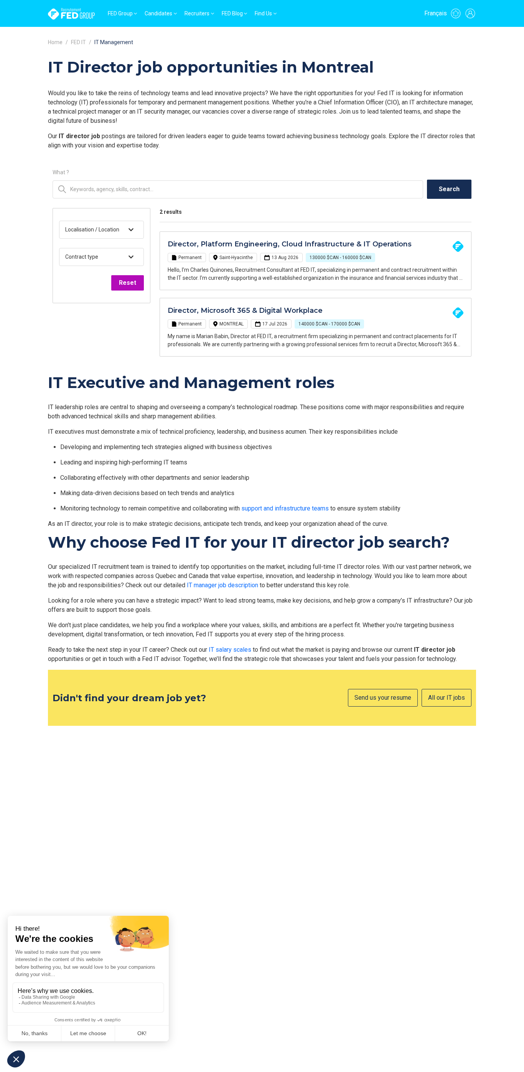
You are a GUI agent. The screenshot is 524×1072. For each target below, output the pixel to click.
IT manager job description (222, 585)
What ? (61, 172)
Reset (127, 282)
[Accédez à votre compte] (470, 13)
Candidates (158, 13)
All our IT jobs (446, 697)
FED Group (120, 13)
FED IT (78, 42)
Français (435, 13)
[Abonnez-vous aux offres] (455, 13)
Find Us (263, 13)
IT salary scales (230, 649)
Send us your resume (382, 697)
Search (449, 189)
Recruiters (197, 13)
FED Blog (232, 13)
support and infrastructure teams (285, 508)
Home (55, 42)
